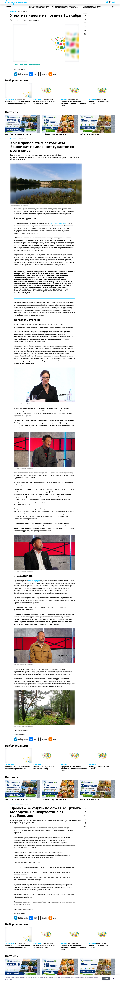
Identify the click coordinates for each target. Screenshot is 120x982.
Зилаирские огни (16, 1)
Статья (8, 6)
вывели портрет (34, 581)
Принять (106, 978)
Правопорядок (15, 804)
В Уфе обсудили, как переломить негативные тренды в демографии (66, 6)
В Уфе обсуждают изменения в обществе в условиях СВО (92, 6)
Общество (13, 11)
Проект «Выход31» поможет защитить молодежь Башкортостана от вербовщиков (40, 6)
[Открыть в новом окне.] (21, 74)
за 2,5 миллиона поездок (60, 223)
